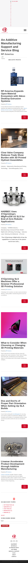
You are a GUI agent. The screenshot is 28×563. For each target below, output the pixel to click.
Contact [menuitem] (14, 556)
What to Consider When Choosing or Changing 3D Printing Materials (14, 345)
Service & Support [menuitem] (14, 551)
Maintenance (8, 510)
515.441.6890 (15, 1)
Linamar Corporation (5, 474)
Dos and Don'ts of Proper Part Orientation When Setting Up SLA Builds (13, 405)
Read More (24, 117)
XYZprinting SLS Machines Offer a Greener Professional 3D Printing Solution (12, 283)
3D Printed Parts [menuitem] (14, 547)
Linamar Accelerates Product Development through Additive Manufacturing (12, 465)
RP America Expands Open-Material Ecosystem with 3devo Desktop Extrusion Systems (13, 96)
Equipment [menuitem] (14, 544)
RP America (8, 104)
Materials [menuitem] (14, 545)
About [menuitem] (14, 554)
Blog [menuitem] (14, 552)
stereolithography (16, 414)
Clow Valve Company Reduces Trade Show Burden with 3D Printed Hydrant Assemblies (13, 156)
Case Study (7, 508)
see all (2, 515)
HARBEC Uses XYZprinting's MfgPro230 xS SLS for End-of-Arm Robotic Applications (13, 216)
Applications (8, 506)
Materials (7, 512)
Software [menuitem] (14, 549)
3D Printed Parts (9, 505)
